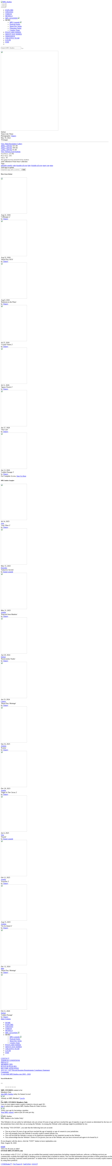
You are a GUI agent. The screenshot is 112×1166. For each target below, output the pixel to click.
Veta (2, 835)
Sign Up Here (21, 476)
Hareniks (4, 568)
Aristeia (3, 746)
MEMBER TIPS (7, 1064)
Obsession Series (15, 28)
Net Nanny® (17, 1164)
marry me (46, 165)
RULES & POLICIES (9, 1066)
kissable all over (21, 165)
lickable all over (36, 165)
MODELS (9, 16)
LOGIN (8, 40)
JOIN (7, 42)
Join (2, 1106)
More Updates (6, 1019)
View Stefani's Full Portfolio (10, 152)
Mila (2, 968)
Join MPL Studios (7, 1094)
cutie (14, 165)
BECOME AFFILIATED (10, 1068)
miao (51, 165)
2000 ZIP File (6, 148)
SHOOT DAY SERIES (13, 34)
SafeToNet (27, 1164)
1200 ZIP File (6, 150)
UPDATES (9, 12)
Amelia (3, 612)
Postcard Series (15, 24)
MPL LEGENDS (11, 18)
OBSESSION (10, 36)
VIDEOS (8, 14)
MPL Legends (15, 22)
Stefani (3, 657)
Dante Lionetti (8, 572)
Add (23, 169)
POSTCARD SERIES (13, 32)
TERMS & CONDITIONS (10, 1060)
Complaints (5, 1072)
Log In (22, 1098)
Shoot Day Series (16, 26)
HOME (7, 1023)
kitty (29, 165)
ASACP (35, 1164)
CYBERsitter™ (6, 1164)
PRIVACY (5, 1062)
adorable (4, 165)
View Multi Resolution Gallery (11, 144)
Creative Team (15, 30)
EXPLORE (9, 10)
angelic (9, 165)
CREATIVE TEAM (12, 38)
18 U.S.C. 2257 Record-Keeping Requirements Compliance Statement (25, 1070)
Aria (2, 523)
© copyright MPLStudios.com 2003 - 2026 (16, 1074)
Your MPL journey (7, 1112)
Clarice (3, 701)
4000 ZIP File (6, 146)
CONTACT (5, 1058)
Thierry (13, 136)
